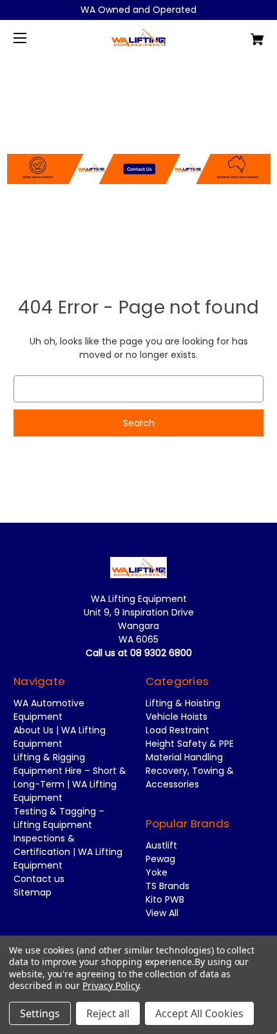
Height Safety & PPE (190, 743)
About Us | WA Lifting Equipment (60, 737)
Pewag (160, 858)
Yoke (156, 872)
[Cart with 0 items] (238, 34)
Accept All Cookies (199, 1013)
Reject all (107, 1013)
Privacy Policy (110, 985)
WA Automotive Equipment (49, 710)
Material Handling (184, 757)
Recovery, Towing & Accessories (190, 777)
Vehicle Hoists (176, 716)
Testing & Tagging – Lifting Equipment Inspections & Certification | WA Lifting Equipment (68, 838)
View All (162, 913)
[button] (139, 136)
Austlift (161, 845)
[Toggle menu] (31, 37)
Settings (40, 1013)
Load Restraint (177, 730)
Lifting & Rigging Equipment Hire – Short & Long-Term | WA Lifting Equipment (70, 777)
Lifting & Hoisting (183, 703)
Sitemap (33, 892)
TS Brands (167, 885)
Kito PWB (165, 899)
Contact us (39, 878)
